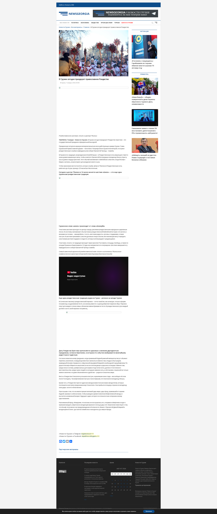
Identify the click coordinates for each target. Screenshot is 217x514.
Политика (75, 22)
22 (127, 487)
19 (118, 487)
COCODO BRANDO (107, 508)
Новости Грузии (63, 508)
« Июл (111, 495)
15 (127, 483)
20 (121, 487)
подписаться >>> (87, 434)
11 (115, 483)
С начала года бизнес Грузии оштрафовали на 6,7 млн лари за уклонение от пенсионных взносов (93, 477)
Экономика (85, 22)
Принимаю (149, 511)
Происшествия (106, 22)
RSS (85, 499)
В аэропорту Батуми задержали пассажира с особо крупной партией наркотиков (94, 488)
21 (124, 487)
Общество (95, 22)
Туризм (117, 22)
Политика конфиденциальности (150, 508)
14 (124, 483)
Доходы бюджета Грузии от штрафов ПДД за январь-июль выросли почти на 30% (95, 482)
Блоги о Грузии (127, 22)
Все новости (64, 22)
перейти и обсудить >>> (90, 436)
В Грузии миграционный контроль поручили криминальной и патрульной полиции (95, 470)
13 (121, 483)
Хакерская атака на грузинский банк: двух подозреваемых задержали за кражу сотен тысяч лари (95, 494)
